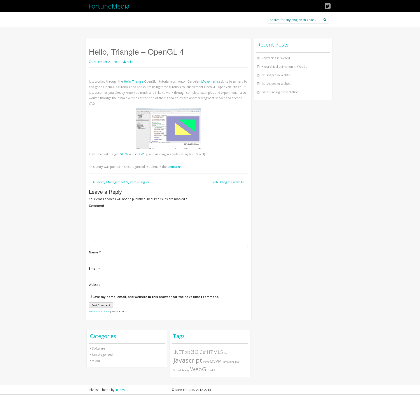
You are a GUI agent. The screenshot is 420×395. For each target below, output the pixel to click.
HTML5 (215, 352)
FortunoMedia (109, 6)
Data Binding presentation (280, 92)
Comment (96, 205)
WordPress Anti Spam (99, 311)
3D (195, 352)
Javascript (187, 360)
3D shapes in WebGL (276, 75)
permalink (174, 167)
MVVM (216, 361)
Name (93, 252)
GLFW (139, 154)
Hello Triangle (133, 81)
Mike (130, 62)
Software (98, 348)
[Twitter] (327, 7)
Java (226, 353)
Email (93, 268)
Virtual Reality (181, 370)
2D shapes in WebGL (276, 83)
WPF (212, 370)
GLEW (124, 154)
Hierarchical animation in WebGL (284, 66)
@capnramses (212, 81)
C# (203, 352)
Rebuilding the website (230, 182)
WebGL (199, 369)
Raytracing (228, 361)
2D (187, 352)
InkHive (120, 390)
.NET (178, 352)
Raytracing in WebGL (276, 58)
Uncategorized (102, 354)
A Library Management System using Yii (119, 182)
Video (96, 361)
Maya (206, 361)
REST (237, 361)
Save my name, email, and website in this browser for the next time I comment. (156, 297)
